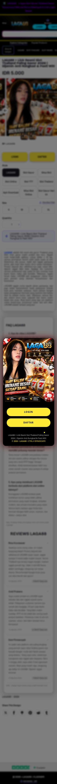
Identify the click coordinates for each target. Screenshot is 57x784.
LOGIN (28, 412)
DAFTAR (28, 422)
